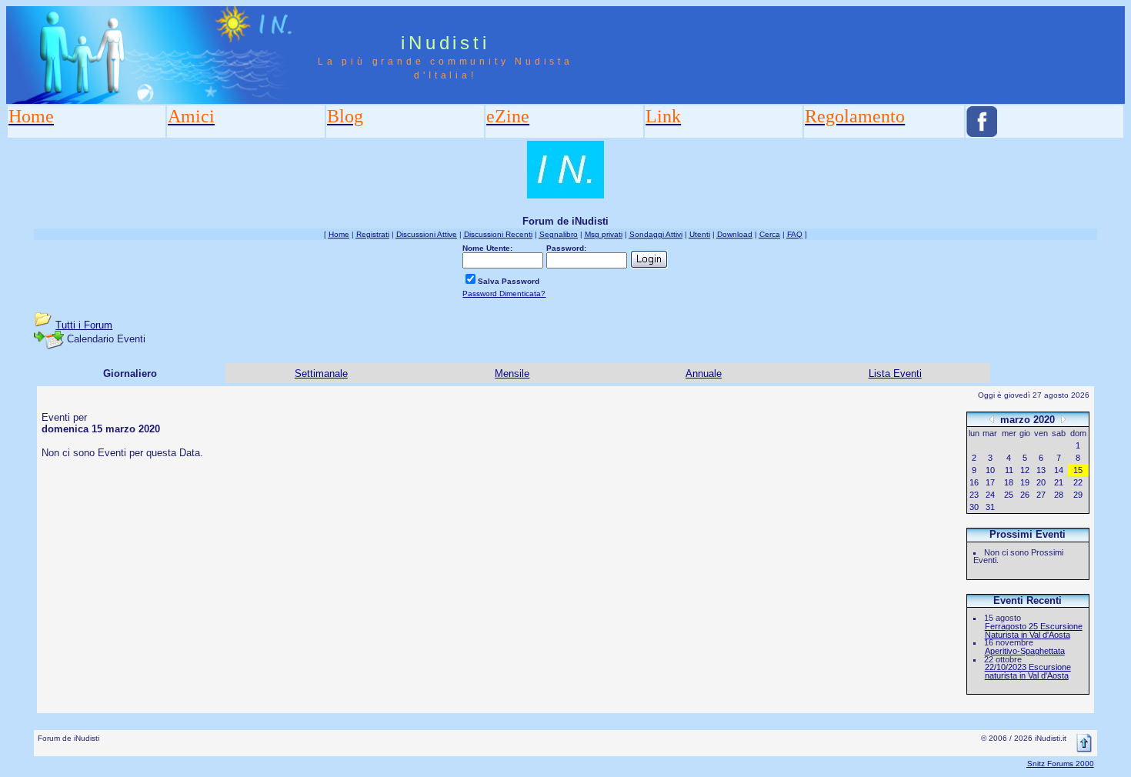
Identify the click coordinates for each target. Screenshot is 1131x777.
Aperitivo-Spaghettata (1025, 650)
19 (1024, 482)
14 (1058, 470)
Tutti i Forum (83, 325)
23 (974, 494)
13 (1041, 470)
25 (1008, 494)
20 (1041, 482)
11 (1009, 470)
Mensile (512, 373)
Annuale (704, 373)
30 (974, 507)
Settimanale (321, 373)
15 (1078, 470)
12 (1024, 470)
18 (1008, 482)
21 (1058, 482)
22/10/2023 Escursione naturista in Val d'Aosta (1028, 671)
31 (990, 507)
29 (1078, 494)
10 (990, 470)
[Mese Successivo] (1063, 418)
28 (1058, 494)
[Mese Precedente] (991, 418)
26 (1024, 494)
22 (1078, 482)
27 (1041, 494)
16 (974, 482)
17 (990, 482)
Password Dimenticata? (503, 293)
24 (990, 494)
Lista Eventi (895, 373)
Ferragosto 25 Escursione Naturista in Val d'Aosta (1034, 630)
